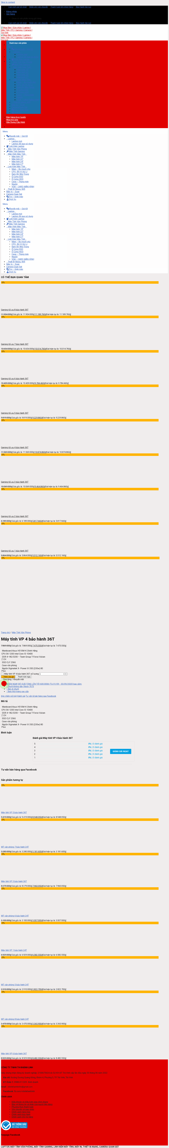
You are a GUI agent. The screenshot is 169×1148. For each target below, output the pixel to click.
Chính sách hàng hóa (21, 1112)
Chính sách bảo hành (21, 1114)
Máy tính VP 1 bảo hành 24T (14, 950)
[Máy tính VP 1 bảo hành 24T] (12, 945)
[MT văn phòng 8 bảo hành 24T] (12, 1014)
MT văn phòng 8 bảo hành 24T (15, 1019)
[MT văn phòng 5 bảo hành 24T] (12, 980)
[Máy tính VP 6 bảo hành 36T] (12, 1049)
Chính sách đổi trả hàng (22, 1117)
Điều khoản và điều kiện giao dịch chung (30, 1102)
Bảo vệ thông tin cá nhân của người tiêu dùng (32, 1104)
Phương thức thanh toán (22, 1107)
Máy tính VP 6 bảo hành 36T (14, 1053)
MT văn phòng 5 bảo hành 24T (15, 984)
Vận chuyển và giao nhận (23, 1109)
